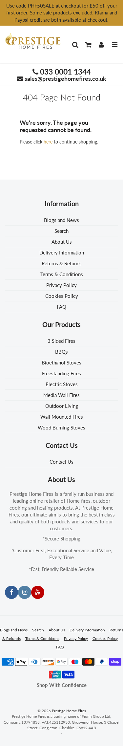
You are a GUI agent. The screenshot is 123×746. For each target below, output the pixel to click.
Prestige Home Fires (69, 710)
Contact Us (61, 462)
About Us (61, 242)
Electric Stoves (62, 384)
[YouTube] (37, 592)
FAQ (61, 307)
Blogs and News (61, 220)
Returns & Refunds (62, 263)
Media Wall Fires (61, 395)
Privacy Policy (61, 285)
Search (61, 231)
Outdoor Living (61, 406)
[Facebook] (11, 592)
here (48, 141)
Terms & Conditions (61, 274)
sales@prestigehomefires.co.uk (65, 78)
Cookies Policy (61, 296)
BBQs (61, 352)
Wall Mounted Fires (61, 417)
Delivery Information (61, 252)
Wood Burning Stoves (61, 427)
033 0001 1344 (65, 71)
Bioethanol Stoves (61, 362)
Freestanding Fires (61, 373)
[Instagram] (24, 592)
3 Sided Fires (61, 341)
